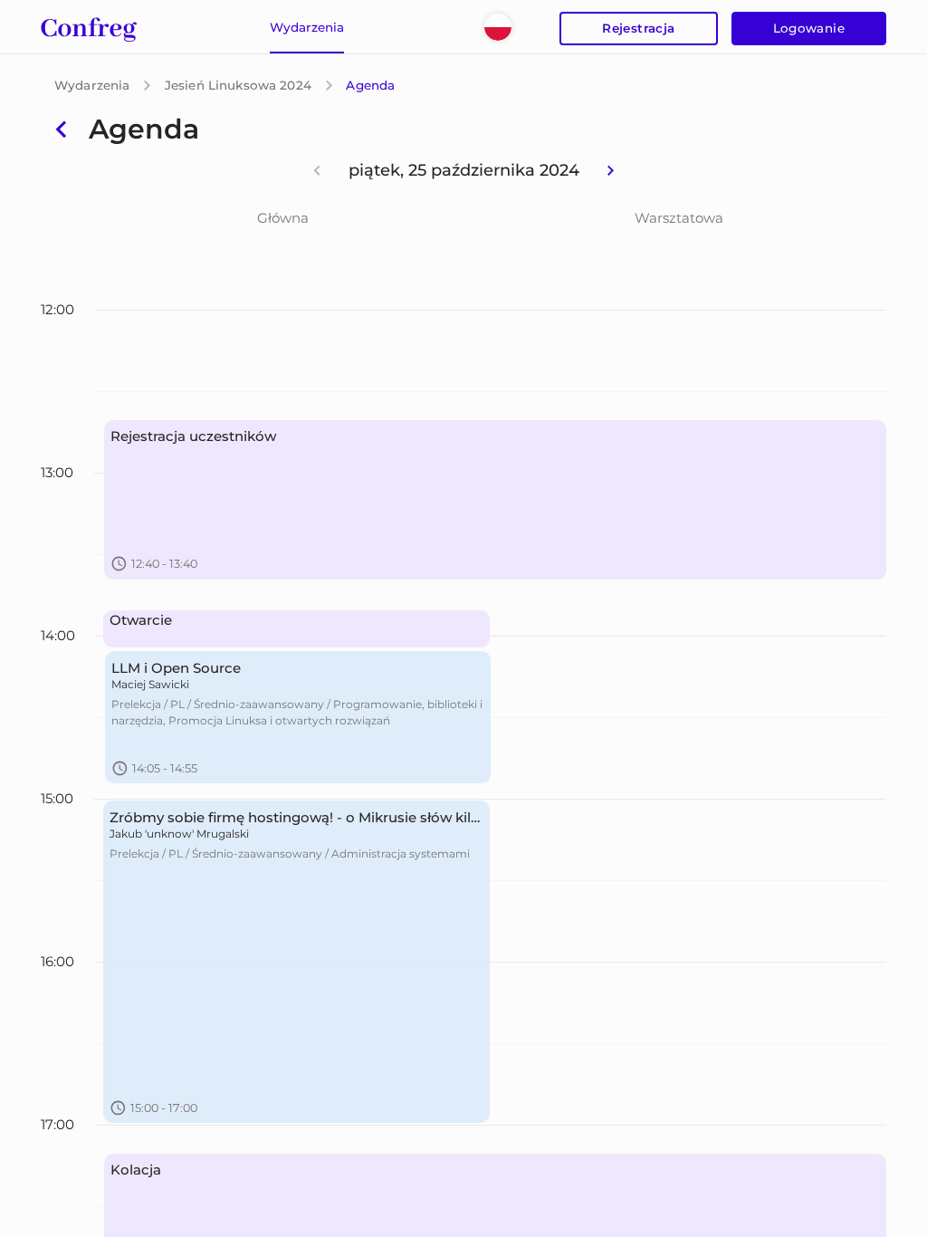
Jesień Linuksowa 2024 (238, 85)
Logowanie (809, 28)
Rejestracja (638, 28)
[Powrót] (61, 129)
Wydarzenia (91, 85)
